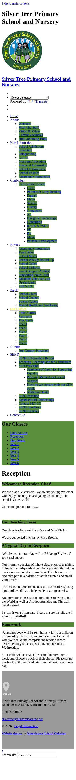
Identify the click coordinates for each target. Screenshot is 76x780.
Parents (15, 244)
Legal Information (26, 726)
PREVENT (26, 286)
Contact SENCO (30, 403)
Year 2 (23, 328)
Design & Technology (42, 218)
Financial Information (33, 165)
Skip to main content (15, 3)
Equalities (25, 150)
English (32, 195)
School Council (29, 297)
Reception (25, 316)
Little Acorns (27, 313)
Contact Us (17, 415)
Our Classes (18, 309)
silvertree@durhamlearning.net (22, 719)
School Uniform (29, 267)
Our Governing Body (33, 139)
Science (32, 203)
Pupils (14, 290)
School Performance (32, 169)
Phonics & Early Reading (44, 192)
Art (29, 214)
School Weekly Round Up (36, 260)
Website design (12, 733)
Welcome (25, 123)
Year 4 (23, 335)
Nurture (15, 347)
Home (14, 116)
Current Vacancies (31, 135)
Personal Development (42, 241)
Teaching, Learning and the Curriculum (45, 362)
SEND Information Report (36, 358)
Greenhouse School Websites (46, 733)
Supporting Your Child (34, 275)
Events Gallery (28, 301)
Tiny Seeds (26, 320)
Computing (34, 222)
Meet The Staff (29, 127)
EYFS (31, 188)
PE (29, 229)
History (32, 207)
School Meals (28, 256)
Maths (31, 199)
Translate (41, 101)
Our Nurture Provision (34, 350)
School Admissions (31, 146)
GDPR (23, 157)
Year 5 (23, 339)
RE (29, 233)
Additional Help (38, 392)
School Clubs (28, 294)
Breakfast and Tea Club (34, 279)
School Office (28, 263)
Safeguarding (27, 154)
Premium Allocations (32, 161)
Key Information (21, 142)
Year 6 (23, 343)
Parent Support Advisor (34, 271)
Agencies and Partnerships (36, 400)
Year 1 (23, 324)
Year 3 (23, 331)
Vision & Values (29, 131)
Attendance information (34, 176)
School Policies (29, 173)
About (14, 120)
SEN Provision (29, 366)
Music (31, 237)
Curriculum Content (32, 184)
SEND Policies (29, 411)
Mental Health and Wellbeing (38, 305)
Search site (9, 755)
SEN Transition (29, 396)
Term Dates (26, 252)
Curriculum (17, 180)
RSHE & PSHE (38, 226)
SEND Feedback (30, 407)
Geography (34, 210)
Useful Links (27, 282)
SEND (14, 354)
